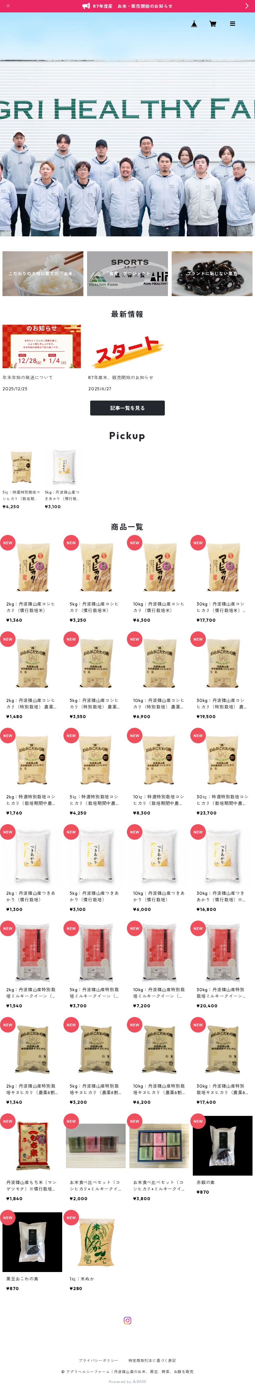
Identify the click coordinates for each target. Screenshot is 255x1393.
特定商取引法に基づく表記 (152, 1360)
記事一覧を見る (127, 408)
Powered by (121, 1381)
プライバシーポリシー (98, 1360)
